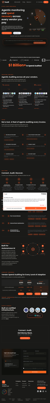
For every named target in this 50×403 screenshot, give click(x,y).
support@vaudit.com (9, 363)
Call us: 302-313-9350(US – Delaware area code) (42, 385)
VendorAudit (24, 385)
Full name (25, 351)
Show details (42, 205)
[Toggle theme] (37, 2)
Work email (37, 351)
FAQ (29, 383)
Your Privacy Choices (28, 399)
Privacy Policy (34, 368)
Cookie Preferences (20, 399)
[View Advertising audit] (9, 96)
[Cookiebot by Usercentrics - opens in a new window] (42, 194)
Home (17, 383)
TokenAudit (24, 383)
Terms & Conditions (4, 399)
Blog (29, 385)
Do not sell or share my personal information (14, 208)
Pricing (17, 385)
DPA (10, 398)
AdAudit (23, 387)
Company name (26, 356)
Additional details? (28, 361)
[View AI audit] (24, 96)
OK (35, 208)
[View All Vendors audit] (40, 96)
